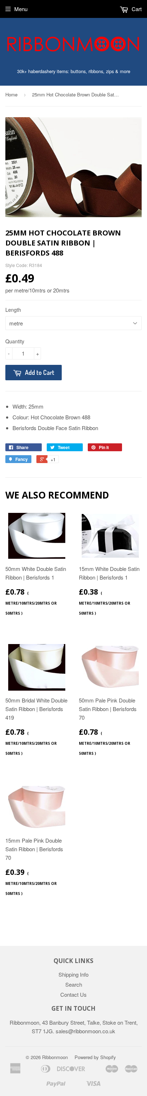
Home (11, 94)
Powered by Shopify (95, 1057)
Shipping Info (73, 974)
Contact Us (73, 994)
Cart (136, 9)
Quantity (14, 341)
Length (13, 309)
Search (73, 984)
